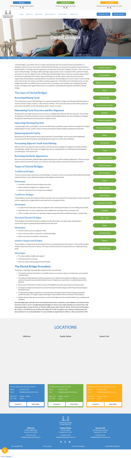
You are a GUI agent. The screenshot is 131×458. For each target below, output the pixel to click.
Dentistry (38, 14)
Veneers (104, 240)
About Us (29, 14)
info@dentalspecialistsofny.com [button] (31, 437)
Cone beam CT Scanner (104, 203)
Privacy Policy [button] (47, 446)
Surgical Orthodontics (104, 158)
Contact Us (74, 14)
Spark (105, 90)
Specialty (10, 57)
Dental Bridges (105, 98)
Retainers (104, 113)
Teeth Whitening (104, 248)
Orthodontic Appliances (105, 120)
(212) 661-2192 (24, 389)
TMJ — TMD (105, 218)
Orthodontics (50, 14)
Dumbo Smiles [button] (65, 2)
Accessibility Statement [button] (112, 446)
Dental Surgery (105, 195)
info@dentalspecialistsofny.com (28, 392)
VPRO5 (104, 135)
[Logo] (8, 14)
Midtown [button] (22, 2)
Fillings (104, 225)
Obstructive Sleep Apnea (104, 128)
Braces (104, 180)
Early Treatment (104, 173)
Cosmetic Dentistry (104, 68)
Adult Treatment (104, 188)
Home (21, 14)
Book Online (35, 404)
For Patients (62, 14)
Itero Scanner (104, 143)
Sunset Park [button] (109, 2)
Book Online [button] (119, 14)
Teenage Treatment (104, 165)
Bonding (104, 210)
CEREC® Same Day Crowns (105, 83)
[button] (20, 8)
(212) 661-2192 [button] (103, 14)
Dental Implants (104, 75)
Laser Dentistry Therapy (104, 105)
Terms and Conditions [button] (78, 446)
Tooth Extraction (104, 233)
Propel (104, 150)
